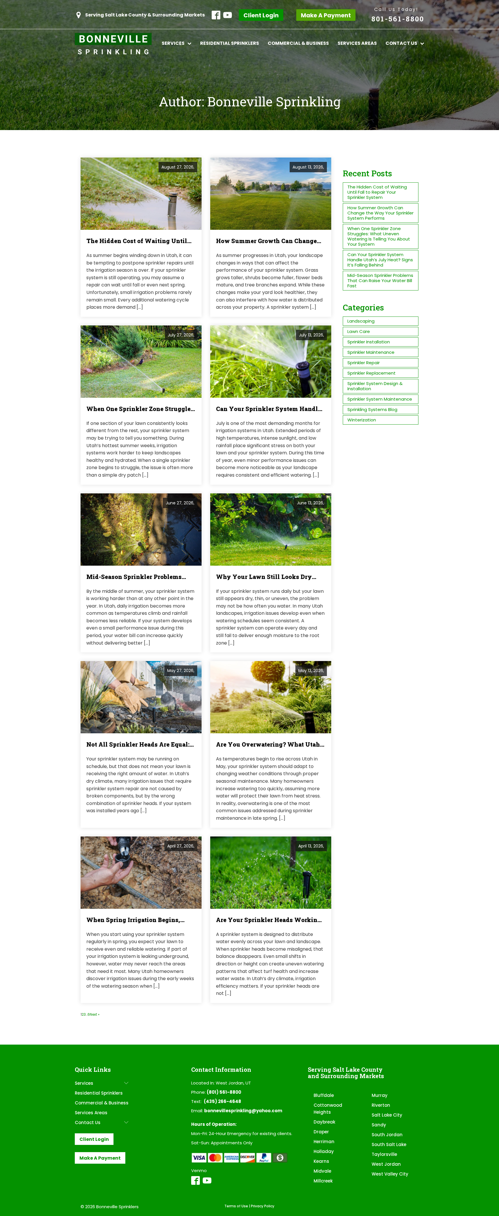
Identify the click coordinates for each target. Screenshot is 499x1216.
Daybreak (324, 1122)
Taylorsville (384, 1154)
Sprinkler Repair (363, 363)
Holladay (324, 1151)
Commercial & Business (298, 43)
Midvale (322, 1171)
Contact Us (401, 43)
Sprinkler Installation (368, 342)
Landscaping (361, 321)
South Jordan (387, 1135)
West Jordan (386, 1164)
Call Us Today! (396, 9)
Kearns (321, 1161)
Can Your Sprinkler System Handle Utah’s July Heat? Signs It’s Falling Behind (380, 259)
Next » (95, 1014)
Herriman (324, 1142)
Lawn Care (358, 331)
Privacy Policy (262, 1206)
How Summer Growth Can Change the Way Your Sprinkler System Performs (380, 213)
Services (173, 43)
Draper (321, 1132)
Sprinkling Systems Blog (372, 409)
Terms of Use (236, 1206)
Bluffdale (324, 1095)
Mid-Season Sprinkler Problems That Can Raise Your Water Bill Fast (380, 280)
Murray (380, 1095)
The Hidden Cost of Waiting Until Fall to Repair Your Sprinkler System (377, 192)
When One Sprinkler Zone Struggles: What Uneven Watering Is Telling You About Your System (378, 236)
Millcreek (323, 1181)
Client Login (261, 15)
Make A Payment (326, 15)
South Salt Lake (389, 1144)
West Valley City (390, 1174)
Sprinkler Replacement (371, 373)
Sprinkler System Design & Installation (375, 386)
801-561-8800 (397, 18)
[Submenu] (126, 1083)
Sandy (379, 1125)
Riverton (381, 1105)
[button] (140, 15)
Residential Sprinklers (229, 43)
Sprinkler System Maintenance (379, 399)
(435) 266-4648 (222, 1101)
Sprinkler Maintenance (370, 352)
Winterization (361, 420)
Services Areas (357, 43)
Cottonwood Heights (328, 1108)
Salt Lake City (387, 1115)
